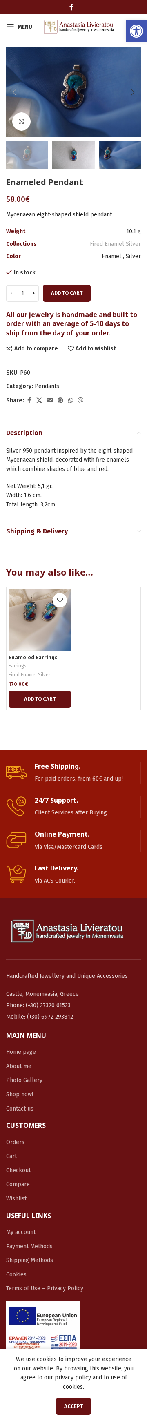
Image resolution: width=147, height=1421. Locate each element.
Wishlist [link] (16, 1198)
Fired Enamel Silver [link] (115, 244)
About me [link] (18, 1066)
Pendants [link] (47, 386)
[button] (14, 92)
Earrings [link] (18, 666)
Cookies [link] (16, 1274)
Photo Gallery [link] (24, 1080)
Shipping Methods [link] (29, 1260)
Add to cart (66, 293)
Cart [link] (11, 1156)
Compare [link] (18, 1184)
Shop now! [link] (19, 1094)
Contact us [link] (19, 1108)
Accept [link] (73, 1406)
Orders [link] (15, 1142)
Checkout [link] (18, 1170)
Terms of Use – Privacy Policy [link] (44, 1288)
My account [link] (21, 1232)
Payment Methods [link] (29, 1246)
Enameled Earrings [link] (33, 657)
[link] (136, 31)
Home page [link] (21, 1051)
